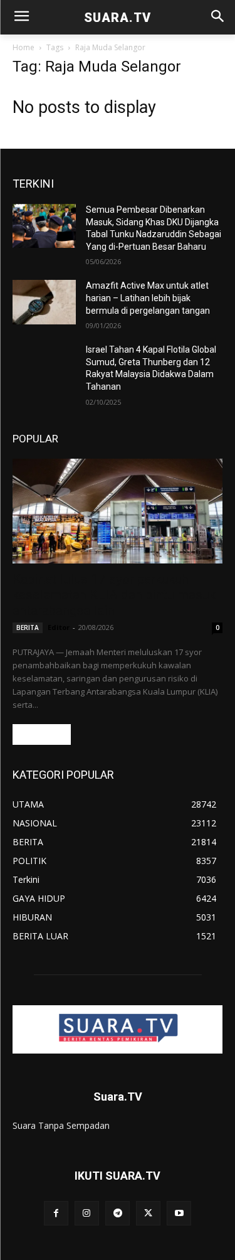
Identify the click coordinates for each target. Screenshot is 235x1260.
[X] (148, 1213)
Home (23, 47)
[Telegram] (117, 1213)
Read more (41, 734)
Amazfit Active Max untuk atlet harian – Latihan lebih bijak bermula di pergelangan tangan (148, 297)
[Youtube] (179, 1213)
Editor (59, 627)
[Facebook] (56, 1213)
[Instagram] (87, 1213)
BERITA (27, 627)
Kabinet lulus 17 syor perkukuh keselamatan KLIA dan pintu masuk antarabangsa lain (114, 595)
